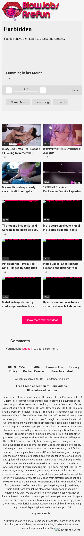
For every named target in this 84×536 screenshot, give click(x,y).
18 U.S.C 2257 (16, 367)
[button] (67, 530)
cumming (43, 102)
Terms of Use (54, 367)
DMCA (35, 367)
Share (74, 90)
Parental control (62, 371)
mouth (61, 102)
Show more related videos (42, 320)
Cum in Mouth (19, 102)
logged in (27, 348)
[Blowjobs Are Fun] (31, 11)
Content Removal (34, 371)
